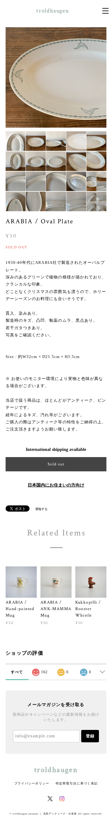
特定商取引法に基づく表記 (77, 783)
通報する (41, 509)
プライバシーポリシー (31, 783)
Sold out (56, 464)
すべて (17, 672)
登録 (90, 736)
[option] (56, 77)
